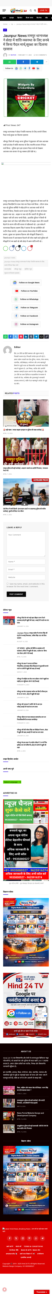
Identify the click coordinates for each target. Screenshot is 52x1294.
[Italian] (22, 776)
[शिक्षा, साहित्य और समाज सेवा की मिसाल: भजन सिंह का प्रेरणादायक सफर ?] (9, 1090)
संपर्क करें (18, 1246)
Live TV (43, 10)
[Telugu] (7, 779)
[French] (14, 776)
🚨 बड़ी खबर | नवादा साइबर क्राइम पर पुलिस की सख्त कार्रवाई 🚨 (23, 430)
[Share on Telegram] (36, 62)
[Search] (35, 10)
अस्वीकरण (40, 1254)
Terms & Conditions (33, 1246)
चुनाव (4, 18)
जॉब (46, 18)
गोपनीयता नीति (13, 1250)
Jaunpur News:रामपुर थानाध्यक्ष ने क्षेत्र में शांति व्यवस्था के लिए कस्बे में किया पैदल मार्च (24, 263)
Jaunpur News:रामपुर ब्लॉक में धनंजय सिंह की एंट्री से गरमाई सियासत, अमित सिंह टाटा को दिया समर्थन (32, 635)
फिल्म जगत (29, 18)
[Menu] (4, 10)
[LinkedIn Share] (23, 248)
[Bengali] (7, 776)
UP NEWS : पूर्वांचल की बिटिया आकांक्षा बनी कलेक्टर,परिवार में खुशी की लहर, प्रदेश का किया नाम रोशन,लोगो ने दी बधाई (32, 650)
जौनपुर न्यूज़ (17, 269)
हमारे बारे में (10, 1246)
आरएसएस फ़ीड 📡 (11, 1254)
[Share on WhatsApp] (9, 62)
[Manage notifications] (5, 1289)
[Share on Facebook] (23, 62)
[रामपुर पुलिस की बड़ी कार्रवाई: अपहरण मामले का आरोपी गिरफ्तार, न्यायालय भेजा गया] (26, 451)
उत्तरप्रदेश (7, 269)
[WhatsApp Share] (5, 248)
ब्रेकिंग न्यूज (28, 269)
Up (5, 30)
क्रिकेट (19, 18)
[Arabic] (4, 776)
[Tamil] (4, 779)
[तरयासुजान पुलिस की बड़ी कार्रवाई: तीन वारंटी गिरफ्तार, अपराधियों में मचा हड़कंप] (9, 1103)
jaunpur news (9, 258)
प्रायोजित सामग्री (26, 1257)
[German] (17, 776)
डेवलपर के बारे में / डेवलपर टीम (30, 1250)
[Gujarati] (19, 776)
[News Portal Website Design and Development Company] (9, 1116)
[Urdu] (9, 779)
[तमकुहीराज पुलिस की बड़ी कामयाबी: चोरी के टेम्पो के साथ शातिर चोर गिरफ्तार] (9, 1128)
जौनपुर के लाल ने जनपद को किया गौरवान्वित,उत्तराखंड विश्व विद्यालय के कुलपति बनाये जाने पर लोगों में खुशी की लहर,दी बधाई (32, 666)
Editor (13, 55)
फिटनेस (39, 18)
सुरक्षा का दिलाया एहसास (11, 273)
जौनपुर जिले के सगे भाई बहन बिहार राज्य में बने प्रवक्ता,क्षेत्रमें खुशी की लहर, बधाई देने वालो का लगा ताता (33, 620)
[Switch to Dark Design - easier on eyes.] (30, 10)
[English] (12, 776)
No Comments (41, 55)
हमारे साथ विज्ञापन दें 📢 (27, 1254)
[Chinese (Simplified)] (9, 776)
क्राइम (11, 18)
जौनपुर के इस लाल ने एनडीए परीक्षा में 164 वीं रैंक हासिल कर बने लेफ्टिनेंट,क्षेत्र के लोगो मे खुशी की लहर (32, 745)
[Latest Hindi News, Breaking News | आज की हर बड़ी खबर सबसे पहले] (18, 10)
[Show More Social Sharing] (46, 62)
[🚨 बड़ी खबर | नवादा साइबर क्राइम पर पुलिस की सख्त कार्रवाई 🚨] (26, 413)
